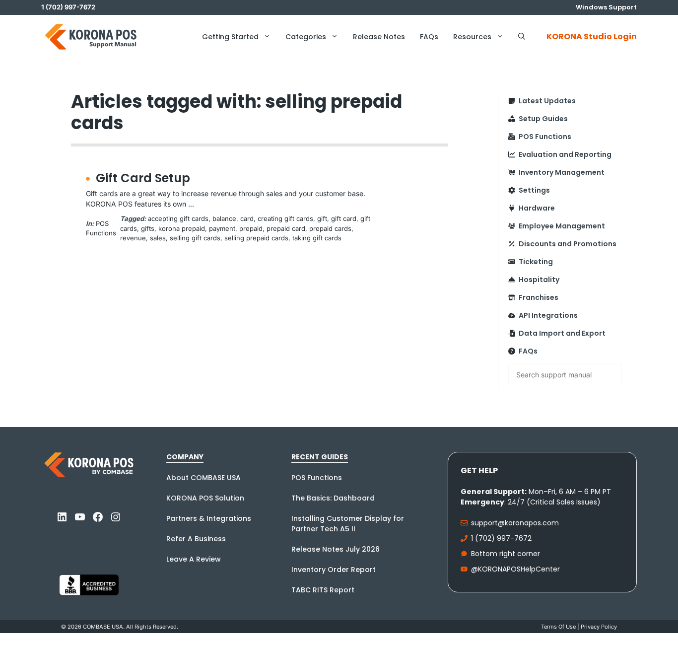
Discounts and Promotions (567, 244)
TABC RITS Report (322, 590)
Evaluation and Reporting (565, 154)
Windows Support (606, 7)
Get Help (479, 470)
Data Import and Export (562, 333)
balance (224, 218)
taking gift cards (316, 238)
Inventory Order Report (333, 569)
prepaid (251, 228)
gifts (147, 228)
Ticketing (536, 262)
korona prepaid (181, 228)
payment (222, 228)
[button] (522, 37)
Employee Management (562, 226)
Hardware (537, 208)
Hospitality (539, 280)
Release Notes (379, 37)
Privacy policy (599, 626)
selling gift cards (195, 238)
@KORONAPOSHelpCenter (515, 569)
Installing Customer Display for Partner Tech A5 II (347, 523)
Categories (305, 37)
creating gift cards (285, 218)
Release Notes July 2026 (335, 549)
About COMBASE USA (203, 478)
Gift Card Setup (143, 178)
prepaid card (286, 228)
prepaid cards (330, 228)
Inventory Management (562, 172)
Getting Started (230, 37)
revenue (133, 238)
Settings (534, 190)
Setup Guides (543, 119)
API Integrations (548, 315)
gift (322, 218)
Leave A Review (193, 559)
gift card (343, 218)
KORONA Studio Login (591, 36)
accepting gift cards (178, 218)
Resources (472, 37)
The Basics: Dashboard (333, 498)
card (247, 218)
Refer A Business (196, 539)
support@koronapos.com (515, 523)
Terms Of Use (558, 626)
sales (158, 238)
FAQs (429, 37)
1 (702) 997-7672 (501, 538)
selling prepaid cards (256, 238)
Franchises (538, 297)
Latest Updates (547, 101)
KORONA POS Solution (205, 498)
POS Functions (545, 137)
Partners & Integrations (208, 518)
